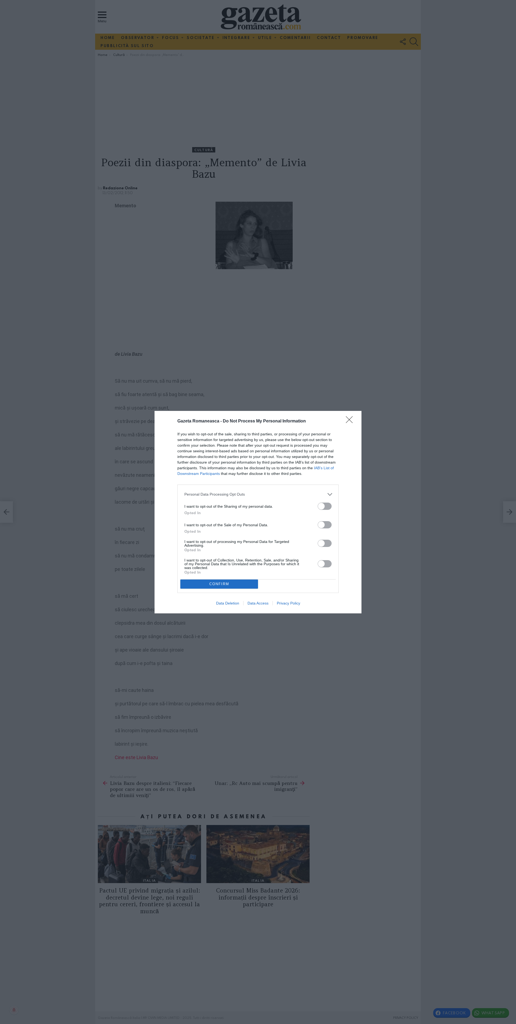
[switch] (325, 506)
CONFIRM (219, 584)
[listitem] (258, 494)
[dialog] (258, 512)
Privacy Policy (288, 603)
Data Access (258, 603)
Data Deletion (227, 603)
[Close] (351, 421)
